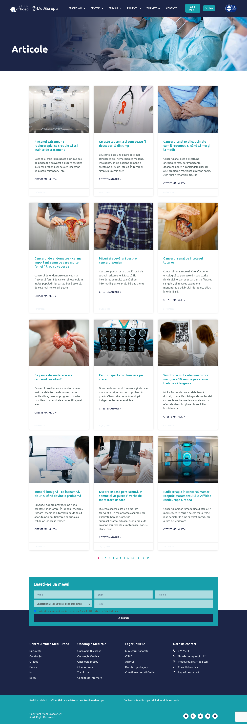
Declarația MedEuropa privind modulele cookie (151, 700)
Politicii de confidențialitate (102, 611)
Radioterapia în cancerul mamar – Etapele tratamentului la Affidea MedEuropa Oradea (187, 495)
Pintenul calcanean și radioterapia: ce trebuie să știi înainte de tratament (56, 145)
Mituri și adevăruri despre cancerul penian (118, 260)
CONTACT (171, 8)
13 (148, 558)
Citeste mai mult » (45, 179)
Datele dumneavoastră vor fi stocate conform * (77, 611)
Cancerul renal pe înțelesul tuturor (183, 260)
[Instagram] (193, 716)
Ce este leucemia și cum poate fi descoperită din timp (122, 143)
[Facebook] (186, 716)
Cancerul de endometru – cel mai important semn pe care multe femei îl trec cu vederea (58, 262)
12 (142, 558)
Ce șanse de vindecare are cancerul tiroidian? (53, 377)
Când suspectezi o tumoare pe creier (121, 377)
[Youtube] (200, 716)
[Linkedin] (207, 716)
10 (132, 558)
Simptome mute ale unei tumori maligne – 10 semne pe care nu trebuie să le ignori (186, 379)
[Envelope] (215, 716)
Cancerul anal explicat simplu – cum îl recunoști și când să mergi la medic (186, 145)
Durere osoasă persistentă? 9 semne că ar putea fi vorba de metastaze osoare (120, 495)
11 (137, 558)
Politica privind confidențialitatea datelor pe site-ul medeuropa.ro (68, 700)
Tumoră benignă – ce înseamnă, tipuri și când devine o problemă (57, 493)
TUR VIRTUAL (154, 8)
